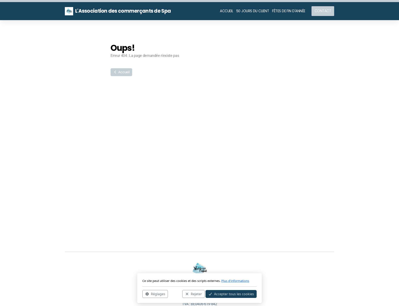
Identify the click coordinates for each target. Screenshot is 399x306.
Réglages (158, 293)
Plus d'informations (235, 281)
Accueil (123, 72)
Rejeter (196, 293)
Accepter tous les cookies (234, 293)
